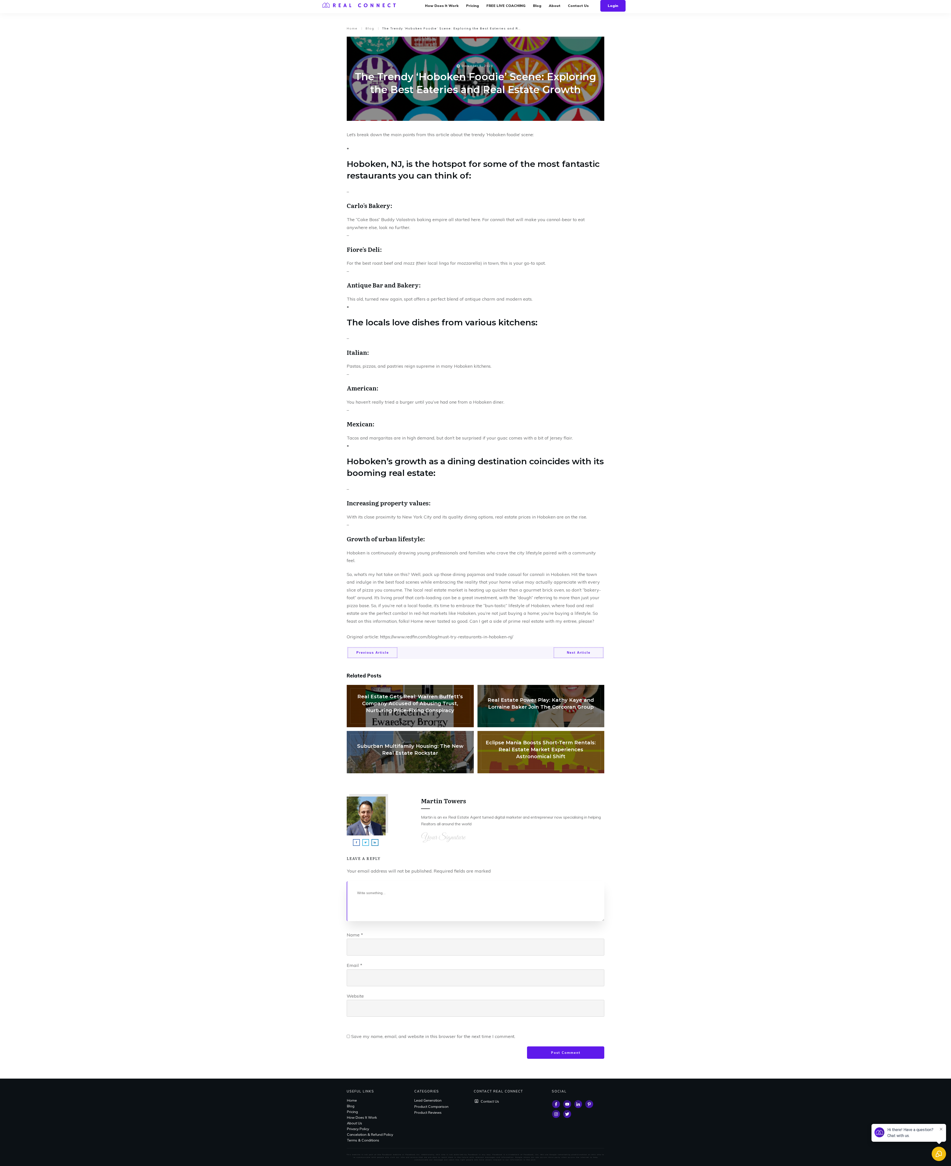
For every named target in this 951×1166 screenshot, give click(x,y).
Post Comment (566, 1053)
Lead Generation (428, 1100)
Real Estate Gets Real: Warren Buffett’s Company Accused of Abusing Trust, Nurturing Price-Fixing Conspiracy (410, 706)
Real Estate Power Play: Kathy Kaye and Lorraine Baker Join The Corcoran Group (541, 706)
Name (355, 935)
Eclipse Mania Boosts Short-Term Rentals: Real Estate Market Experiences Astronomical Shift (541, 752)
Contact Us (490, 1101)
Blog (350, 1106)
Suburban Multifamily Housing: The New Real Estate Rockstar (410, 752)
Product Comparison (431, 1106)
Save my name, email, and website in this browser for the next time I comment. (433, 1036)
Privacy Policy (358, 1129)
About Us (354, 1123)
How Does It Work (362, 1117)
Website (355, 996)
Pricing (352, 1112)
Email (354, 965)
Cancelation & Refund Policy (370, 1134)
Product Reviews (428, 1112)
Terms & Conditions (363, 1140)
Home (352, 1100)
